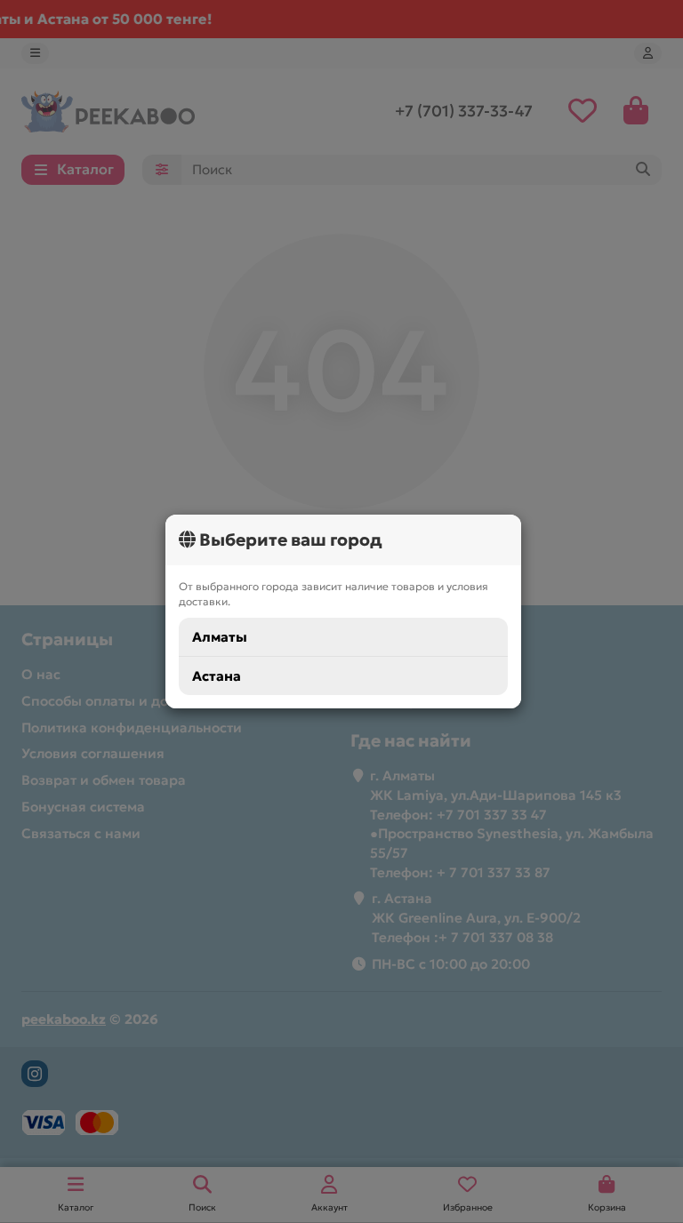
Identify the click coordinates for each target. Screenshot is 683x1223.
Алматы (219, 636)
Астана (216, 675)
